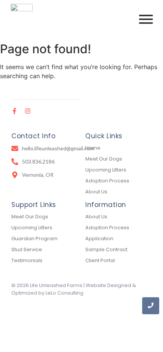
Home (92, 147)
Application (99, 238)
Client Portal (100, 260)
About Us (96, 191)
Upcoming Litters (105, 169)
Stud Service (26, 249)
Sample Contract (106, 249)
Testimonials (26, 260)
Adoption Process (107, 180)
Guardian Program (34, 238)
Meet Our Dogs (103, 158)
